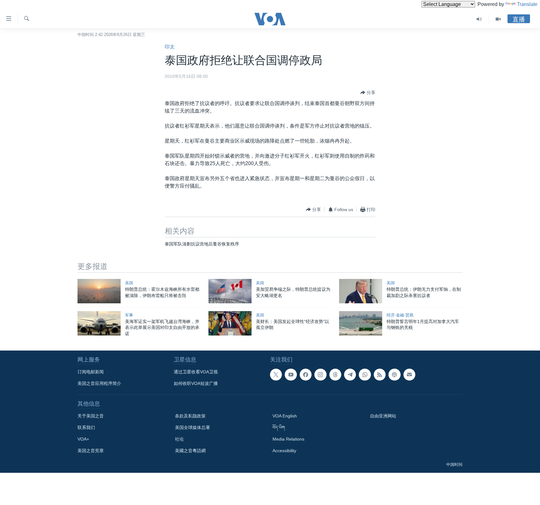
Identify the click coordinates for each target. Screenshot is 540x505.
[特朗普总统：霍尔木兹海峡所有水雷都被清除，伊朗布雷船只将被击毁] (99, 291)
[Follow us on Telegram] (350, 375)
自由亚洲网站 (383, 415)
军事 (129, 315)
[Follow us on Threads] (335, 375)
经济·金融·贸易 (400, 315)
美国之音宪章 (91, 450)
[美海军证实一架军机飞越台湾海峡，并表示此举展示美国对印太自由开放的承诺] (99, 323)
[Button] (367, 92)
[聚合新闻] (380, 375)
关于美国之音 (91, 415)
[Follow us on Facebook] (306, 375)
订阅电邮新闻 (91, 371)
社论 (179, 439)
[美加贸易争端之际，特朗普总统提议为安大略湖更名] (230, 291)
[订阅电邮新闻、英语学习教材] (409, 375)
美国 (129, 282)
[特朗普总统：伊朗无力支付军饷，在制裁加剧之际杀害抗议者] (360, 291)
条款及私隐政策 (190, 415)
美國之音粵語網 (190, 450)
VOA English (284, 415)
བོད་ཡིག (278, 427)
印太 (170, 46)
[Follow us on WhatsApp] (365, 375)
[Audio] (479, 19)
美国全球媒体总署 (192, 427)
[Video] (498, 19)
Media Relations (288, 439)
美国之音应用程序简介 (99, 383)
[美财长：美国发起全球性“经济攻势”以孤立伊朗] (230, 323)
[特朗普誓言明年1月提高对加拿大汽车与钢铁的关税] (360, 323)
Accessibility (284, 450)
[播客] (394, 375)
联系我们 (86, 427)
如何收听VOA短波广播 (196, 383)
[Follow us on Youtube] (291, 375)
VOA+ (83, 439)
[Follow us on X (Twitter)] (276, 375)
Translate (527, 4)
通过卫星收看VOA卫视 (196, 371)
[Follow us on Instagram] (320, 375)
